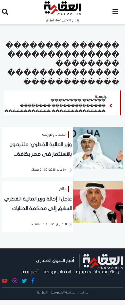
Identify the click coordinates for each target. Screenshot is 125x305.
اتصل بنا (42, 292)
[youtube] (5, 281)
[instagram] (15, 281)
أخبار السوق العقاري (55, 260)
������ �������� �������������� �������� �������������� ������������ (54, 105)
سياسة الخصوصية (63, 292)
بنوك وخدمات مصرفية (97, 271)
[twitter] (24, 281)
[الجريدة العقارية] (103, 260)
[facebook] (33, 281)
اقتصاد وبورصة (57, 271)
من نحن (83, 292)
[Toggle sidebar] (115, 12)
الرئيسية (101, 96)
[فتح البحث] (5, 13)
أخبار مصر (30, 271)
